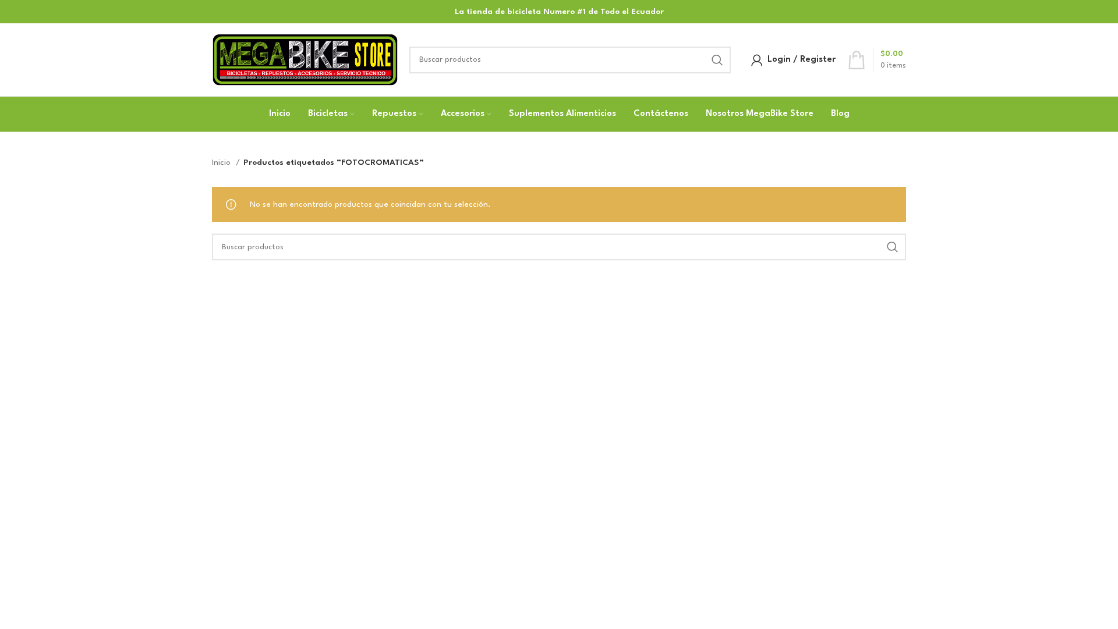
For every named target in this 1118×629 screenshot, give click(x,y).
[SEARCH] (717, 60)
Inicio (222, 162)
